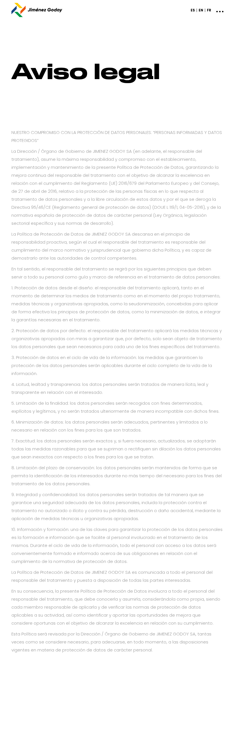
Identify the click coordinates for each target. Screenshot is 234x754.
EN (201, 10)
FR (209, 10)
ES (193, 10)
